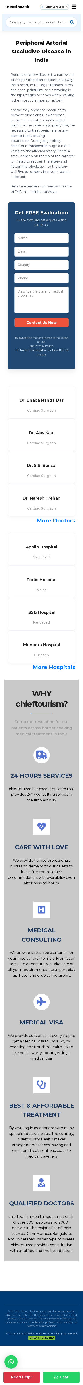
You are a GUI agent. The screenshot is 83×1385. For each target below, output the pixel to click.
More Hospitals (54, 667)
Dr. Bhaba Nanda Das (41, 400)
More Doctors (56, 520)
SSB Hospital (41, 612)
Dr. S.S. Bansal (41, 465)
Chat (64, 1377)
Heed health (18, 7)
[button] (11, 1362)
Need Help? (21, 1377)
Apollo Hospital (41, 547)
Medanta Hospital (41, 644)
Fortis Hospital (41, 579)
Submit (41, 322)
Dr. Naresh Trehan (41, 498)
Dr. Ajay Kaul (41, 432)
